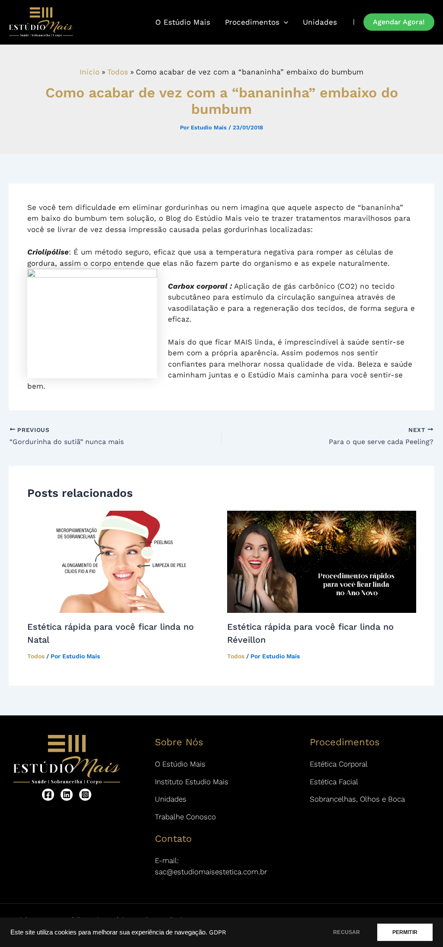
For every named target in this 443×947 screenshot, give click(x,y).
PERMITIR (404, 932)
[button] (398, 22)
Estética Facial (334, 781)
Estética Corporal (339, 764)
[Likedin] (67, 795)
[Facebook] (48, 795)
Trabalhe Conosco (185, 816)
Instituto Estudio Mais (191, 781)
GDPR (217, 932)
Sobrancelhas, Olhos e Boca (357, 799)
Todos (36, 656)
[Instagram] (85, 795)
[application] (283, 22)
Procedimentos (252, 22)
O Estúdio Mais (182, 22)
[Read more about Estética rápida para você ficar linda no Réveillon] (321, 561)
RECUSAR (346, 932)
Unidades (320, 22)
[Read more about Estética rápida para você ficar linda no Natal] (121, 561)
